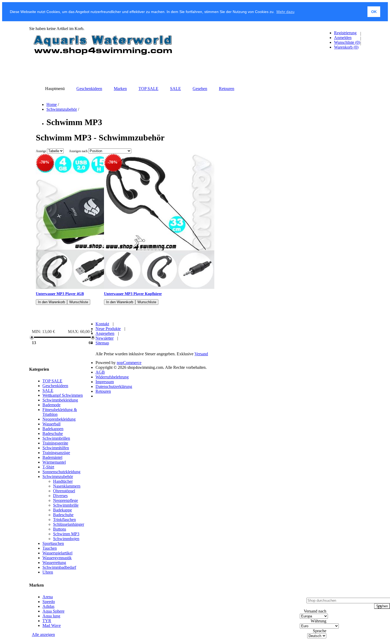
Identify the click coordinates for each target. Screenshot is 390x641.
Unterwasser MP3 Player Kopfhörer (133, 294)
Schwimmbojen (66, 538)
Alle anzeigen (43, 634)
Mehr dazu (285, 12)
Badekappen (52, 428)
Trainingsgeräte (55, 443)
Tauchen (49, 548)
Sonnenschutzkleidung (61, 471)
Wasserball (51, 424)
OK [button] (374, 12)
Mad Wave (51, 625)
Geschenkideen (55, 385)
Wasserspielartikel (57, 553)
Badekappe (62, 510)
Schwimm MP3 (66, 534)
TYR (46, 620)
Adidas (48, 606)
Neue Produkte (108, 328)
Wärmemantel (54, 462)
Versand (201, 354)
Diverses (60, 495)
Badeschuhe (52, 433)
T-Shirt (48, 467)
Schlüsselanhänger (68, 524)
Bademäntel (52, 457)
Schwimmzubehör (61, 109)
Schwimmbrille (66, 505)
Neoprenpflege (65, 500)
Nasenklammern (66, 486)
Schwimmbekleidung (60, 400)
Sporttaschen (53, 543)
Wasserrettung (54, 562)
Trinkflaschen (64, 519)
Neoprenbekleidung (59, 419)
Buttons (59, 529)
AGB (100, 372)
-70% (44, 162)
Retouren (103, 391)
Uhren (47, 572)
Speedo (48, 601)
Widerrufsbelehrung (112, 377)
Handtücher (63, 481)
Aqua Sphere (53, 611)
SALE (47, 390)
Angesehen (105, 333)
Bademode (51, 405)
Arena (47, 597)
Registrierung (345, 33)
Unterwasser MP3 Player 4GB (60, 294)
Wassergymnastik (57, 557)
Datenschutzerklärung (114, 386)
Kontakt (102, 324)
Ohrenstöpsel (64, 491)
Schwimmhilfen (55, 448)
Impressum (105, 381)
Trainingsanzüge (56, 452)
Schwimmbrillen (56, 438)
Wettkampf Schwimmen (62, 395)
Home (51, 104)
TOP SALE (52, 381)
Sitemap (102, 343)
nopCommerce (129, 362)
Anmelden (343, 37)
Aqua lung (51, 616)
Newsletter (105, 338)
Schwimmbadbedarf (59, 567)
